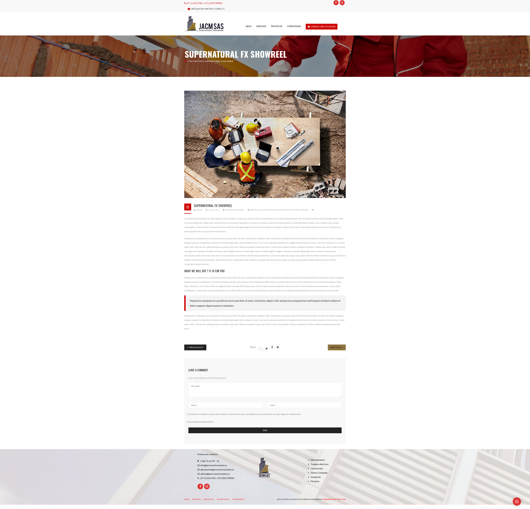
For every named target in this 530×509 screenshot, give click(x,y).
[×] (517, 501)
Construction (268, 210)
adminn (199, 210)
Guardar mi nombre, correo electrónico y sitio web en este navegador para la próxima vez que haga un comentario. (245, 414)
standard (304, 210)
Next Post (336, 347)
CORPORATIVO (238, 499)
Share (253, 347)
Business (253, 210)
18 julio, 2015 (213, 210)
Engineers (240, 210)
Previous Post (196, 347)
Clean (259, 210)
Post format (295, 210)
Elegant (278, 210)
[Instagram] (342, 2)
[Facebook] (335, 2)
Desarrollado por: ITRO (334, 499)
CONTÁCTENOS (223, 499)
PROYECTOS (209, 499)
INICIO (187, 499)
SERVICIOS (197, 499)
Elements (285, 210)
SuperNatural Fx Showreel (213, 205)
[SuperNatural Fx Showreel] (265, 144)
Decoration (195, 61)
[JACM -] (204, 23)
